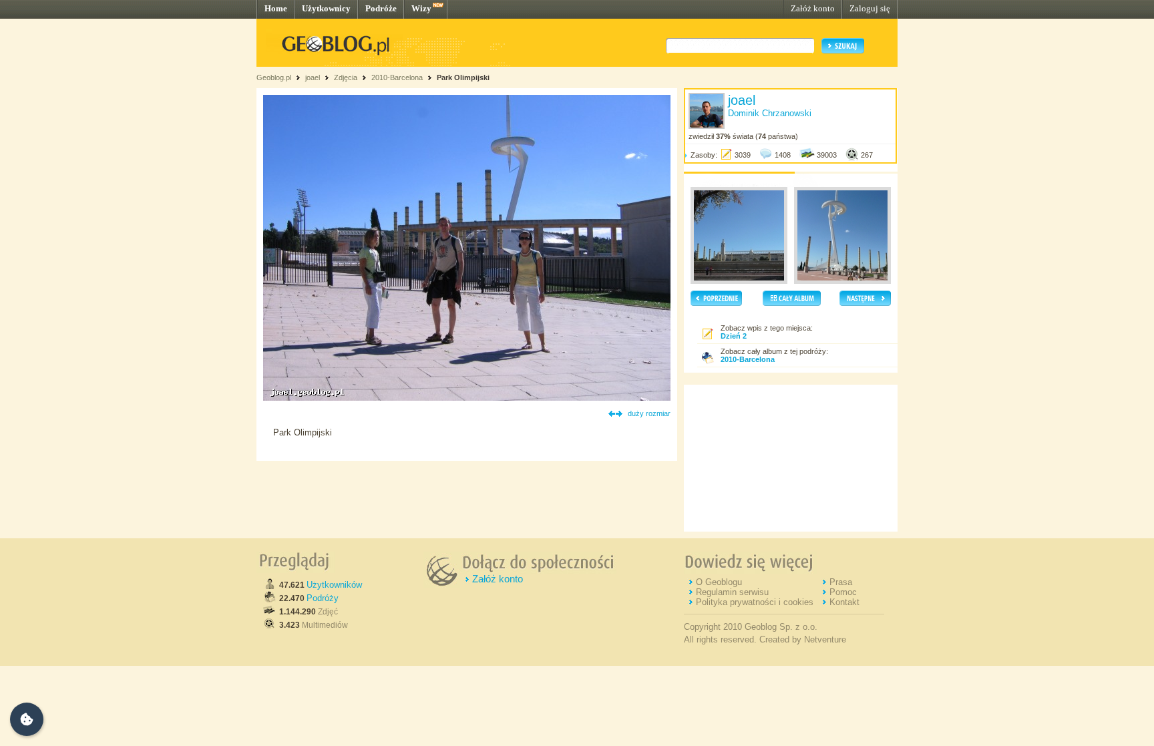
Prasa (840, 582)
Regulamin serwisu (732, 592)
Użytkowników (334, 585)
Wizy (421, 8)
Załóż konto (813, 8)
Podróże (381, 8)
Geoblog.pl (273, 77)
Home (275, 8)
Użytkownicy (326, 8)
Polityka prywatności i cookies (754, 602)
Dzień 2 (734, 336)
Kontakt (844, 602)
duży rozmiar (649, 413)
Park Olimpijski (463, 77)
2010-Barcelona (397, 77)
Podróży (323, 598)
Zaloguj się (869, 8)
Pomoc (843, 592)
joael (312, 77)
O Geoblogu (719, 582)
